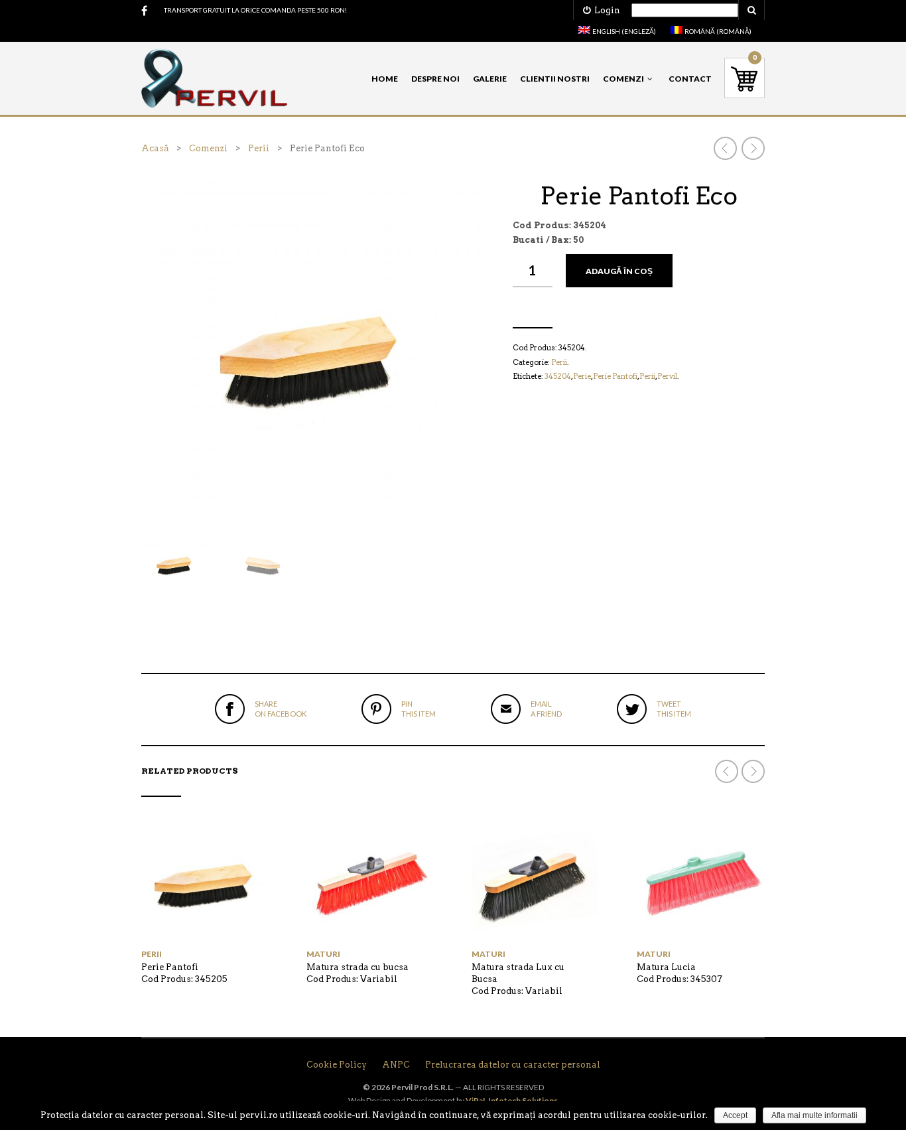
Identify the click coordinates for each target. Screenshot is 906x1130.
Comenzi (623, 79)
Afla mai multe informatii (814, 1115)
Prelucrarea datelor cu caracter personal (512, 1065)
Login (605, 10)
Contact (690, 79)
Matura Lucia (666, 967)
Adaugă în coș (619, 271)
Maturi (323, 954)
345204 (558, 376)
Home (384, 79)
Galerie (490, 79)
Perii (258, 148)
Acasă (154, 148)
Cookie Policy (336, 1065)
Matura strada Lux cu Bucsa (518, 973)
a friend (546, 708)
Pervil (667, 376)
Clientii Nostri (555, 79)
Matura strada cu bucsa (357, 967)
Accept (735, 1115)
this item (418, 708)
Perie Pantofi (615, 376)
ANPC (396, 1065)
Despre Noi (435, 79)
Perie (582, 376)
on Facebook (280, 708)
